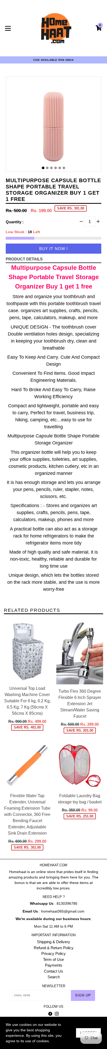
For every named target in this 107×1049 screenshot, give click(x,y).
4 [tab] (55, 168)
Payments (53, 965)
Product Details (24, 259)
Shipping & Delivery (53, 942)
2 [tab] (47, 168)
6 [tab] (64, 168)
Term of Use (53, 959)
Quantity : (15, 222)
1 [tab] (43, 168)
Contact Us (53, 971)
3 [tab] (51, 168)
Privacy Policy (53, 953)
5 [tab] (59, 168)
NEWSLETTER (53, 986)
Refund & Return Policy (53, 948)
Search (54, 977)
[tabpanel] (53, 125)
